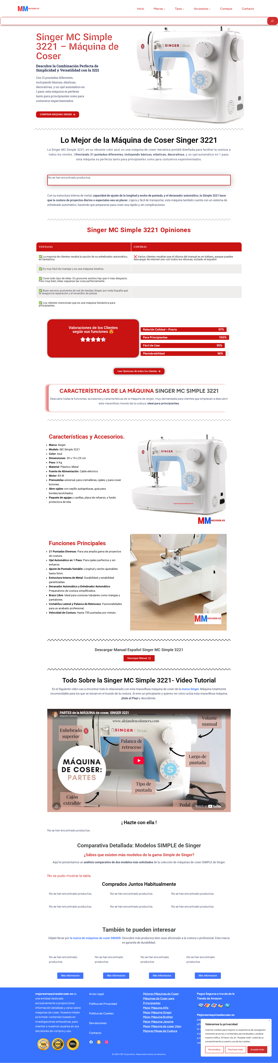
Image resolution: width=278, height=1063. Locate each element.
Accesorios (201, 8)
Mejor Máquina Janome (158, 1021)
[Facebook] (91, 1042)
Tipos (178, 8)
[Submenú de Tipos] (183, 9)
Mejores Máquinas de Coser (161, 994)
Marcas (158, 8)
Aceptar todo (257, 1049)
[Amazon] (99, 1042)
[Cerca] (269, 1020)
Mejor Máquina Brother (158, 1017)
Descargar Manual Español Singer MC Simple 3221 (139, 650)
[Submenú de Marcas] (164, 9)
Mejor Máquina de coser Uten (162, 1026)
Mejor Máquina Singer (157, 1012)
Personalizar (214, 1049)
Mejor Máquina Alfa (155, 1008)
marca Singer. (190, 689)
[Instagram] (106, 1042)
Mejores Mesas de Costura (160, 1031)
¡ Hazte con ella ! (139, 822)
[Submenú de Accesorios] (210, 9)
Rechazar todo (235, 1049)
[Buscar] (272, 21)
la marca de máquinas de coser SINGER (95, 938)
